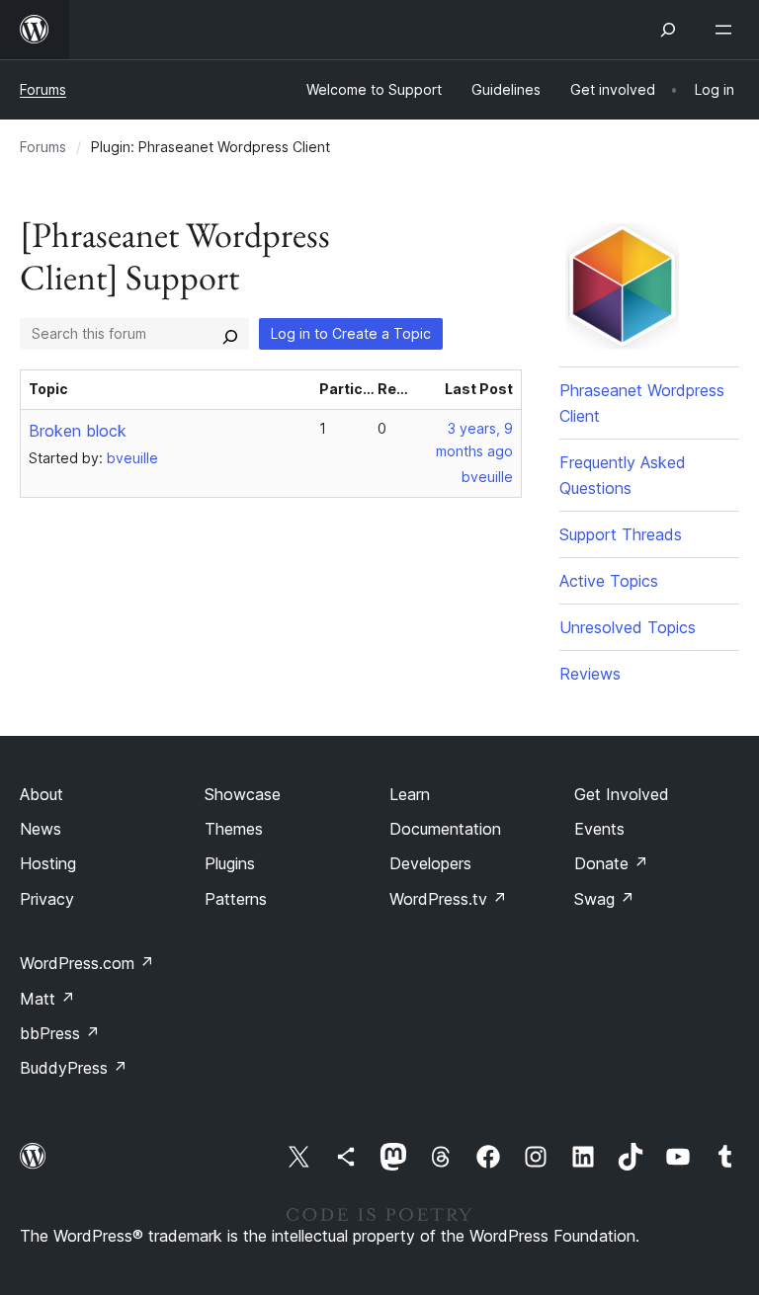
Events (599, 829)
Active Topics (608, 581)
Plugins (230, 863)
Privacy (47, 899)
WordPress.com (87, 963)
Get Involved (621, 794)
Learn (409, 794)
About (41, 794)
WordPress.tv (448, 899)
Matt (47, 999)
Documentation (445, 829)
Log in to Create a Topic (351, 333)
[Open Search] (668, 29)
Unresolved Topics (627, 627)
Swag (604, 899)
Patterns (236, 899)
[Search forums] (230, 334)
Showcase (243, 794)
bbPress (60, 1033)
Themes (234, 829)
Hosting (48, 863)
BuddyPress (73, 1068)
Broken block (77, 431)
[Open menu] (727, 29)
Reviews (590, 674)
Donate (611, 863)
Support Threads (620, 534)
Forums (43, 89)
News (40, 829)
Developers (430, 863)
